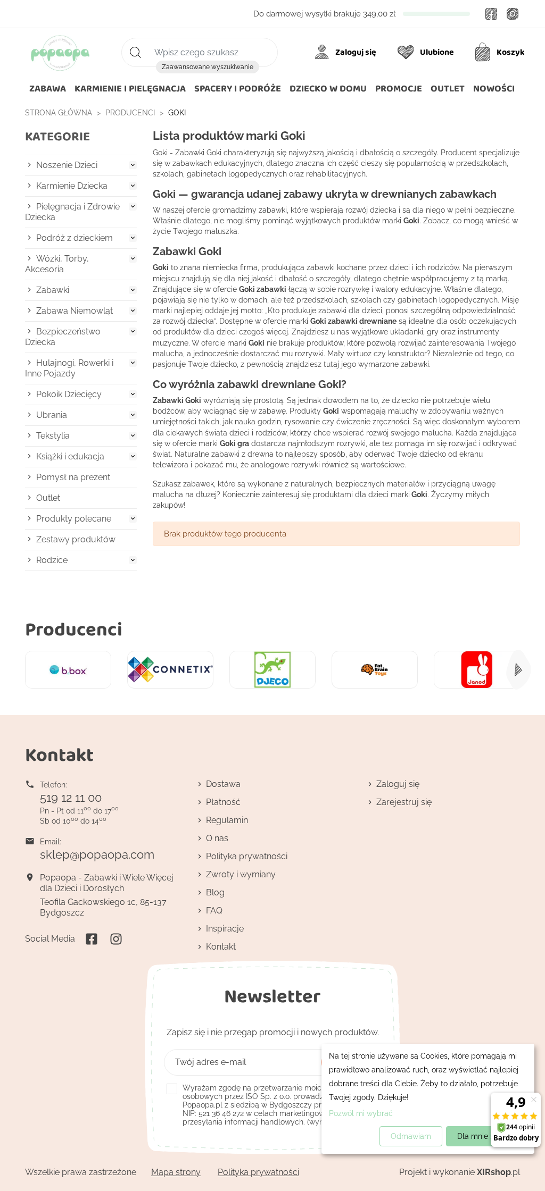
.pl (498, 1172)
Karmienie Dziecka (72, 186)
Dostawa (223, 784)
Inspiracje (225, 929)
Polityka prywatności (246, 856)
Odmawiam (411, 1136)
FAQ (214, 910)
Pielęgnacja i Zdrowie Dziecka (72, 212)
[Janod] (477, 670)
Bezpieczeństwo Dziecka (63, 336)
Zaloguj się (397, 784)
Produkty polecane (73, 519)
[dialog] (427, 1099)
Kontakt (221, 947)
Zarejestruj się (404, 802)
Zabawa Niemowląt (74, 311)
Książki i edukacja (70, 456)
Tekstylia (53, 436)
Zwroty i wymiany (241, 874)
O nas (217, 838)
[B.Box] (68, 670)
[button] (328, 89)
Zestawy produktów (75, 539)
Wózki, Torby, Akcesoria (57, 264)
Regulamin (227, 820)
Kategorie (57, 136)
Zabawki (52, 290)
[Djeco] (272, 670)
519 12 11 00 (71, 797)
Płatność (223, 802)
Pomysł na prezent (73, 477)
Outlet (48, 498)
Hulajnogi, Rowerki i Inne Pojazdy (69, 368)
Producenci (73, 629)
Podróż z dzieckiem (74, 238)
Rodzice (52, 560)
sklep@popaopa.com (97, 854)
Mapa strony (176, 1172)
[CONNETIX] (170, 670)
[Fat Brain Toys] (375, 670)
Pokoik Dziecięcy (69, 394)
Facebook (491, 13)
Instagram (512, 13)
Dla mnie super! (484, 1136)
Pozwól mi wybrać (361, 1113)
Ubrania (51, 415)
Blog (215, 892)
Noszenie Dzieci (66, 165)
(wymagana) (280, 1105)
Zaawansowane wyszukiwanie (207, 67)
